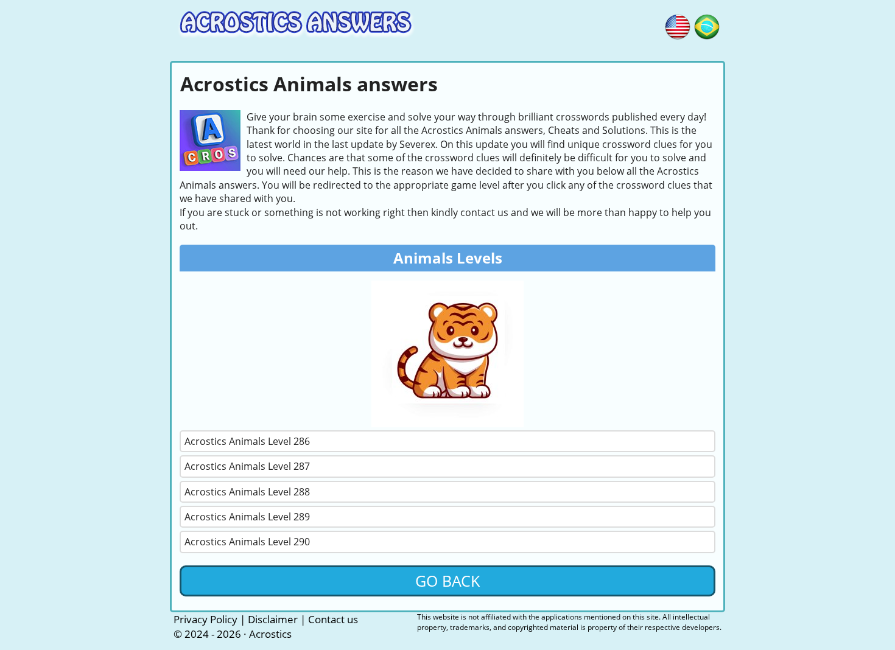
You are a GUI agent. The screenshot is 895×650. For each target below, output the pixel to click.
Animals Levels (447, 258)
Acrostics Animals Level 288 (247, 491)
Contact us (333, 619)
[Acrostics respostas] (706, 25)
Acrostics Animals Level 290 (247, 541)
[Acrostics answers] (677, 25)
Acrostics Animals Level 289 (247, 516)
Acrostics (270, 634)
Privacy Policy (205, 619)
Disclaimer (273, 619)
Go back (447, 580)
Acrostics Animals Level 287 (247, 466)
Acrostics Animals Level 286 (247, 441)
